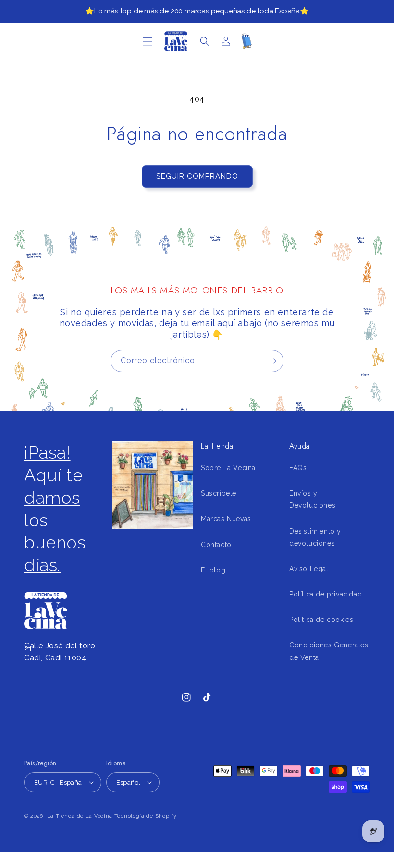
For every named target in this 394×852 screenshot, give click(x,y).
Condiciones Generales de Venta (329, 651)
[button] (147, 41)
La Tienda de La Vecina (79, 816)
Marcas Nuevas (226, 519)
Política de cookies (321, 619)
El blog (213, 570)
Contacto (216, 544)
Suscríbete (218, 493)
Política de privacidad (325, 594)
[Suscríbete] (272, 361)
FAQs (298, 468)
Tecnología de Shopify (145, 816)
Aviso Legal (309, 568)
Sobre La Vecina (228, 468)
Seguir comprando (197, 176)
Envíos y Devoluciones (312, 499)
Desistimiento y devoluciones (315, 537)
